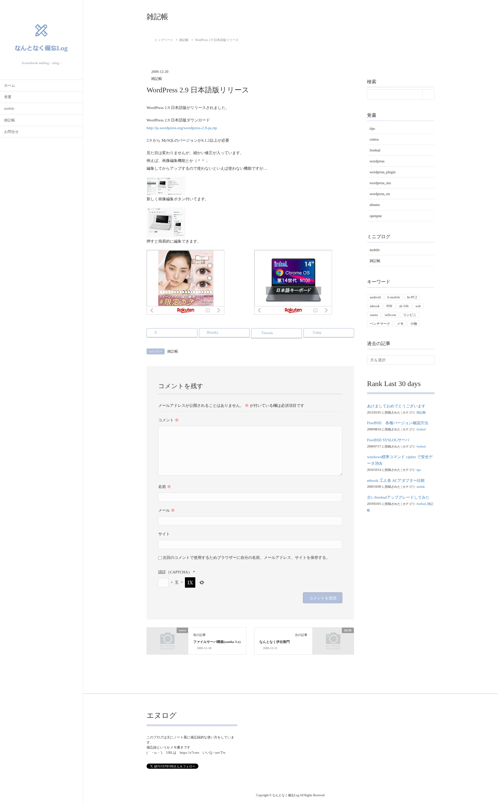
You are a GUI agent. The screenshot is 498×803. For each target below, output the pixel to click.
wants (374, 315)
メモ (400, 323)
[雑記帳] (333, 640)
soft (418, 306)
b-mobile (394, 297)
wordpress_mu (380, 183)
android (375, 297)
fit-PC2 (412, 297)
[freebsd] (167, 640)
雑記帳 (9, 120)
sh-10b (404, 306)
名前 (164, 487)
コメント (168, 420)
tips (372, 128)
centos (374, 139)
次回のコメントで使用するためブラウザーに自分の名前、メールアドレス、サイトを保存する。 (246, 557)
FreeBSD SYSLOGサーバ (388, 440)
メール (166, 510)
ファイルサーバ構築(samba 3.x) (216, 642)
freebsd (375, 150)
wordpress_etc (380, 194)
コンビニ (409, 315)
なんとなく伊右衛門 (274, 642)
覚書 (7, 97)
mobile (9, 109)
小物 (413, 323)
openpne (376, 216)
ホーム (9, 85)
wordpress (377, 161)
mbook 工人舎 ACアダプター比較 (396, 480)
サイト (164, 534)
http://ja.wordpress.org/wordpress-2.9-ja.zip (182, 128)
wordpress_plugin (383, 172)
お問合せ (11, 132)
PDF (389, 306)
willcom (390, 315)
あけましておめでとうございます (396, 406)
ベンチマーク (380, 323)
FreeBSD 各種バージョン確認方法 (397, 423)
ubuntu (375, 205)
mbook (375, 306)
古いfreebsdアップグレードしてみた (398, 497)
